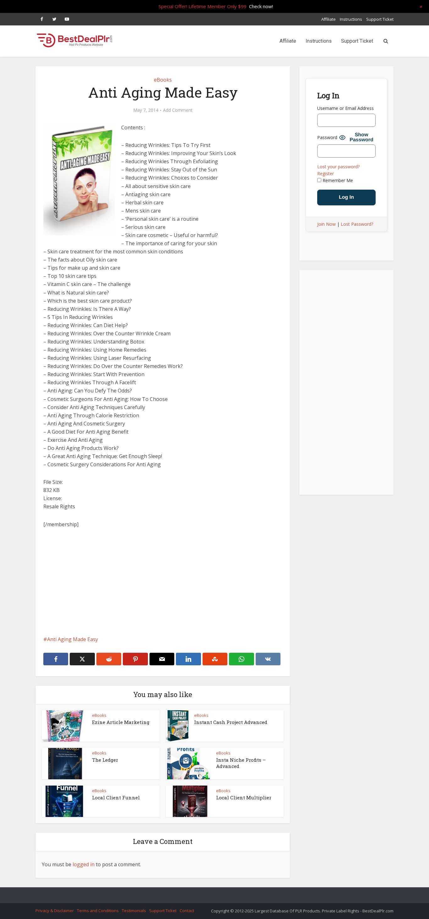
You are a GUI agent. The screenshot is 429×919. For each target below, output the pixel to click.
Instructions (351, 19)
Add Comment (178, 110)
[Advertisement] (162, 582)
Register (325, 173)
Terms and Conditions (98, 910)
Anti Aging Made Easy (72, 639)
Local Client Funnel (116, 797)
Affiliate (328, 19)
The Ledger (105, 760)
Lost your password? (338, 167)
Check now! (261, 6)
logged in (84, 864)
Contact (187, 910)
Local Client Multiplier (243, 797)
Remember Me (337, 180)
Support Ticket (380, 19)
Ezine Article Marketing (120, 722)
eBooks (163, 79)
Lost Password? (357, 224)
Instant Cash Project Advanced (230, 722)
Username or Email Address (345, 108)
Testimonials (134, 910)
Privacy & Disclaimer (54, 910)
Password (327, 137)
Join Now (326, 224)
